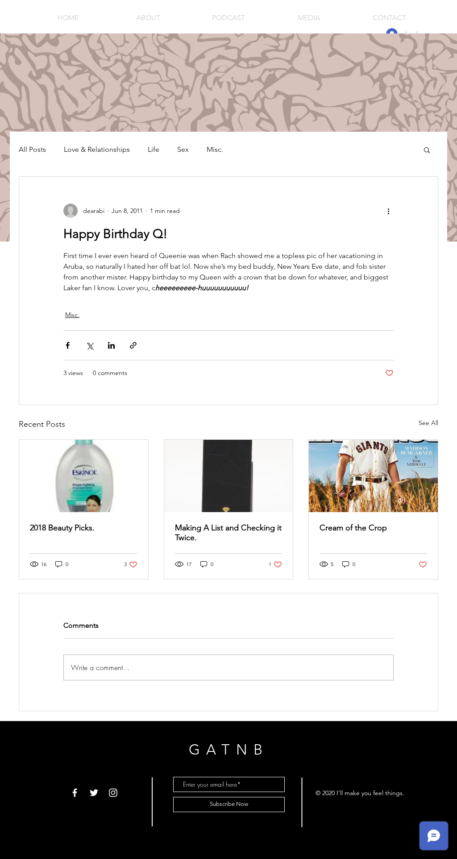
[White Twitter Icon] (94, 792)
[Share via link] (133, 345)
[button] (427, 149)
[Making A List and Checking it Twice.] (228, 476)
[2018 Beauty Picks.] (83, 476)
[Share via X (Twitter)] (89, 345)
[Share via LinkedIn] (111, 345)
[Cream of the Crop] (373, 476)
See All (428, 423)
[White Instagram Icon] (113, 792)
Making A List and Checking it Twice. (228, 532)
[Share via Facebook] (67, 345)
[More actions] (388, 210)
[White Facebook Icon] (74, 792)
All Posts (32, 149)
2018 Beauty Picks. (62, 528)
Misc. (215, 149)
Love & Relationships (97, 149)
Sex (183, 149)
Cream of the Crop (353, 528)
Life (153, 149)
